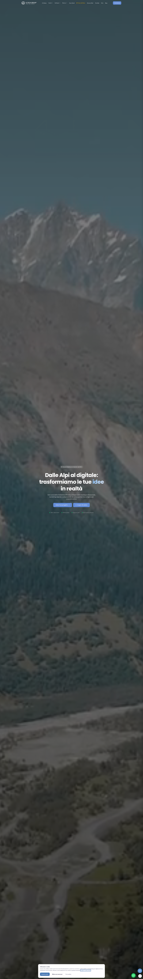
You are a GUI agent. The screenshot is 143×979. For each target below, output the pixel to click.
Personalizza (68, 974)
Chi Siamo (44, 3)
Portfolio (97, 3)
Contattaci (117, 3)
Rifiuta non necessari (57, 974)
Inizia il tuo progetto (62, 505)
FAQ (102, 3)
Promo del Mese (81, 3)
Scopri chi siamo (82, 505)
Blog (106, 3)
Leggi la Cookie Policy (86, 970)
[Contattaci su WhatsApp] (133, 975)
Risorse (64, 3)
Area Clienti (72, 3)
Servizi (49, 3)
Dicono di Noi (90, 3)
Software (57, 3)
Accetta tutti (44, 974)
